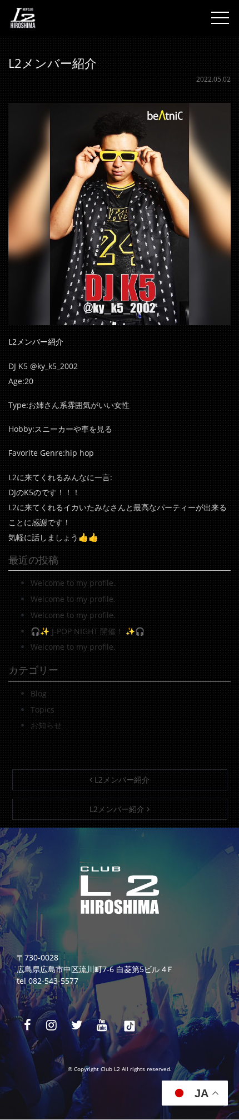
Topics (42, 709)
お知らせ (46, 725)
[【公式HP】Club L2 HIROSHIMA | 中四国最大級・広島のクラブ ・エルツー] (23, 18)
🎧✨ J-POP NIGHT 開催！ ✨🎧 (88, 631)
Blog (39, 693)
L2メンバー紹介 (121, 779)
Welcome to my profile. (73, 583)
